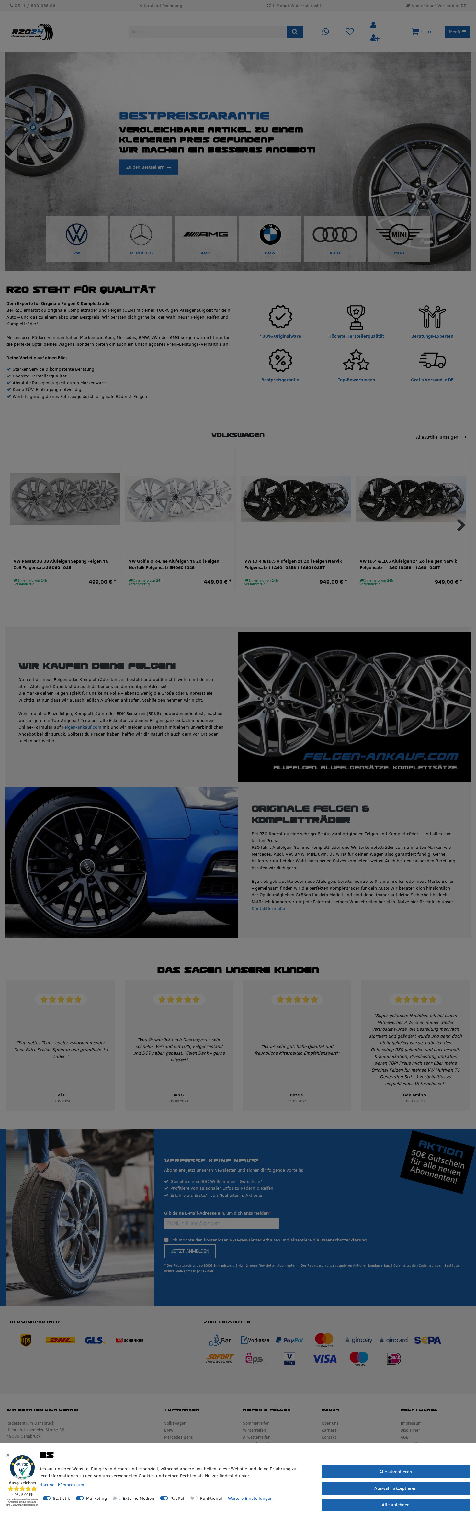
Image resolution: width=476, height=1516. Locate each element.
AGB (405, 1437)
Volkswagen (175, 1423)
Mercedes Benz (178, 1437)
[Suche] (295, 32)
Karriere (329, 1430)
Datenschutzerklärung (343, 1240)
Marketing (96, 1498)
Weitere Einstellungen (250, 1498)
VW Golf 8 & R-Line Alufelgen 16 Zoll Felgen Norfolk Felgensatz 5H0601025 (174, 564)
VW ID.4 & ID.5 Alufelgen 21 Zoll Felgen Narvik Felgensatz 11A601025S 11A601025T (293, 564)
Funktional (211, 1498)
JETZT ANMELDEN (190, 1251)
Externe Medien (138, 1498)
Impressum (411, 1423)
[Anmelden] (374, 25)
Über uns (330, 1423)
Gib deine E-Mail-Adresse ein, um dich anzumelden (216, 1213)
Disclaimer (410, 1430)
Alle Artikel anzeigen (437, 437)
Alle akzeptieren (395, 1471)
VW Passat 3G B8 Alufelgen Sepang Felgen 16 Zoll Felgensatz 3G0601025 (61, 564)
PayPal (177, 1498)
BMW (169, 1430)
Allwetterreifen (256, 1437)
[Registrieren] (375, 38)
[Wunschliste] (349, 32)
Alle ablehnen (396, 1504)
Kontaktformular (268, 908)
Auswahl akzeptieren (395, 1488)
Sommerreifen (256, 1423)
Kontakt (329, 1437)
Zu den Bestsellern (145, 166)
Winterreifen (254, 1430)
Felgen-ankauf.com (81, 727)
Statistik (61, 1498)
